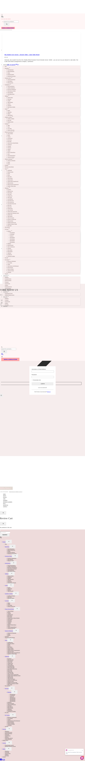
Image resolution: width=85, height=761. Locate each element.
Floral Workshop (8, 288)
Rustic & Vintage (10, 269)
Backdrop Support (10, 74)
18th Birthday (12, 237)
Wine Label (9, 225)
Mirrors (8, 175)
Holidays (6, 285)
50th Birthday (12, 242)
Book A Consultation (8, 27)
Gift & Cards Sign (10, 202)
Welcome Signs (10, 82)
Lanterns (9, 103)
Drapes (8, 72)
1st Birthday (12, 234)
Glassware (9, 99)
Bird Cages (9, 141)
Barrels (8, 135)
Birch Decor (9, 139)
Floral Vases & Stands (11, 90)
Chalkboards (9, 170)
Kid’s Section (7, 227)
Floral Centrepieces (10, 86)
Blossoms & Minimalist (11, 261)
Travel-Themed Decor (11, 155)
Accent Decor (9, 138)
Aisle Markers (9, 81)
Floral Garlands (10, 92)
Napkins (8, 113)
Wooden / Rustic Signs (11, 186)
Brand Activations (8, 280)
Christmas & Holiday (11, 256)
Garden (8, 264)
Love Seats (9, 128)
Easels (8, 162)
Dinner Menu (9, 192)
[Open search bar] (1, 347)
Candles (8, 100)
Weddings (9, 243)
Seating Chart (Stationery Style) (13, 213)
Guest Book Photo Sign (11, 203)
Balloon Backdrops (10, 71)
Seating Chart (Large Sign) (12, 211)
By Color (6, 257)
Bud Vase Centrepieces (11, 89)
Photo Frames (10, 178)
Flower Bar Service (8, 286)
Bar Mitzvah (9, 254)
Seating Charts (10, 179)
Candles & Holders (10, 118)
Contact (5, 306)
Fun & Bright (9, 262)
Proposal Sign (10, 208)
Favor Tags (9, 194)
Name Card (9, 206)
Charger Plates (10, 97)
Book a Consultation (10, 359)
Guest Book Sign (10, 200)
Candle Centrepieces (11, 87)
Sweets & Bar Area (10, 130)
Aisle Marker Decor (10, 94)
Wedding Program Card (11, 222)
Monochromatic (10, 267)
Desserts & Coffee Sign (11, 219)
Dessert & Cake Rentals (9, 166)
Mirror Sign (9, 205)
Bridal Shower (9, 251)
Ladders (8, 150)
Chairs (8, 126)
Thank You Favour (10, 217)
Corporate (9, 146)
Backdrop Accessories (11, 76)
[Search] (7, 24)
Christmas (9, 147)
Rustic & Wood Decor (11, 152)
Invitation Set (9, 195)
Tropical (8, 136)
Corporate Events (8, 278)
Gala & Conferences (11, 246)
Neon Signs (9, 176)
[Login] (2, 15)
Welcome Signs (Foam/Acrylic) (13, 184)
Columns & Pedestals (11, 160)
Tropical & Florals (10, 270)
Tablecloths (9, 112)
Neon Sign (9, 120)
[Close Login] (3, 513)
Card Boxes (9, 144)
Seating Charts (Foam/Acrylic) (12, 181)
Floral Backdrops (10, 69)
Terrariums (9, 105)
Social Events (7, 283)
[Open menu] (1, 395)
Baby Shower (9, 249)
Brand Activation (10, 245)
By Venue (6, 304)
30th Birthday (12, 240)
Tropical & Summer (10, 157)
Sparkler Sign (9, 214)
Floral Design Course (9, 293)
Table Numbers (10, 102)
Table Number (9, 216)
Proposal (6, 165)
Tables (8, 125)
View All (6, 273)
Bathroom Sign (10, 191)
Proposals (9, 248)
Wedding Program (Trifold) (12, 224)
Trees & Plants (10, 133)
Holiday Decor (7, 289)
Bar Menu (9, 189)
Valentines (9, 253)
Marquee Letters (10, 121)
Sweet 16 (11, 235)
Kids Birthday (12, 232)
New (6, 66)
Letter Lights (9, 197)
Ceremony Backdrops (11, 79)
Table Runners (10, 115)
